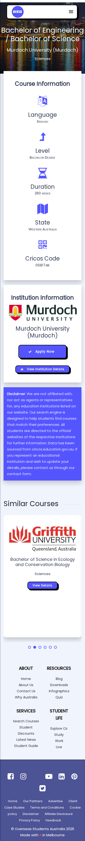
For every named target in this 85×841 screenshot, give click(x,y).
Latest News (26, 739)
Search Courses (26, 721)
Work (59, 740)
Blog (59, 678)
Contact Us (26, 691)
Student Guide (26, 745)
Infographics (59, 691)
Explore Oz (59, 728)
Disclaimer (31, 814)
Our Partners (32, 801)
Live (59, 747)
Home (26, 678)
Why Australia (26, 697)
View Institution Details (45, 369)
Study (59, 734)
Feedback (53, 820)
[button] (29, 647)
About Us (26, 685)
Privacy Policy (29, 820)
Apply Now (44, 351)
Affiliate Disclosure (59, 814)
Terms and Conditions (47, 807)
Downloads (59, 685)
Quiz (59, 697)
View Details (42, 585)
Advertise (55, 801)
